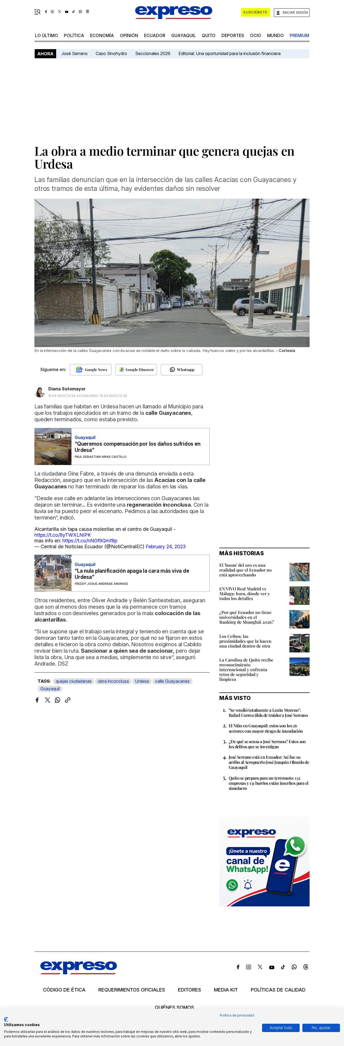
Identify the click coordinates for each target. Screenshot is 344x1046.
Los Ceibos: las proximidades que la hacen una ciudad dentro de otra (245, 641)
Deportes (232, 35)
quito (209, 35)
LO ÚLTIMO (46, 35)
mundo (275, 35)
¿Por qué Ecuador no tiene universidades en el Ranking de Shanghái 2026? (246, 617)
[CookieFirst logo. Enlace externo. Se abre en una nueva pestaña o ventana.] (6, 1019)
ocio (255, 35)
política (74, 35)
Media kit (226, 989)
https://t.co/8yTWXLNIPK (62, 535)
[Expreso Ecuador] (78, 972)
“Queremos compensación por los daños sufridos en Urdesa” (137, 447)
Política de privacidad (237, 1015)
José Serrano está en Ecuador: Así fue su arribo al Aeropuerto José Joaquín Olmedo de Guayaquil (269, 762)
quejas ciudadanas (74, 681)
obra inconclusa (113, 681)
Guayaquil (183, 35)
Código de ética (64, 989)
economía (102, 35)
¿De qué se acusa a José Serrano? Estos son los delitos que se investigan (267, 744)
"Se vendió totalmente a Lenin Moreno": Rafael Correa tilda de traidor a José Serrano (268, 712)
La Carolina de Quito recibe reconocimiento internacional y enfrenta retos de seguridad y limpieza (246, 669)
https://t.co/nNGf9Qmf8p (89, 540)
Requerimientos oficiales (131, 989)
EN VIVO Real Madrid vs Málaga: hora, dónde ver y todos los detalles (244, 593)
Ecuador (154, 35)
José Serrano (75, 53)
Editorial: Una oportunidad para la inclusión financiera (230, 53)
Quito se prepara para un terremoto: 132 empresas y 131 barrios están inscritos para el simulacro (268, 783)
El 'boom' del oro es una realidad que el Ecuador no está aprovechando (245, 570)
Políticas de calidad (278, 989)
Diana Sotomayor (67, 389)
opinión (129, 35)
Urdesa (142, 681)
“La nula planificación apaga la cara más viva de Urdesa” (132, 574)
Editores (189, 989)
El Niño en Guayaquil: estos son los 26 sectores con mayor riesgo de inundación (266, 728)
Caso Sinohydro (111, 53)
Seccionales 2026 (152, 53)
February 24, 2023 (166, 546)
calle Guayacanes (172, 681)
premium (299, 35)
